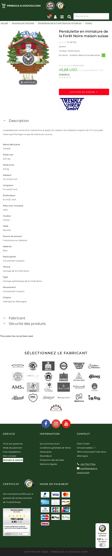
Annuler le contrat (13, 460)
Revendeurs (46, 456)
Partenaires (45, 452)
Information (50, 433)
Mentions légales (48, 464)
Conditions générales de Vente (55, 447)
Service (9, 433)
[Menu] (107, 525)
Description (19, 121)
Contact (83, 433)
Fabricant (17, 318)
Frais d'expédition (12, 452)
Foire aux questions (13, 443)
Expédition (64, 74)
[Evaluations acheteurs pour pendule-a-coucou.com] (17, 523)
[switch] (102, 545)
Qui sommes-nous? (50, 443)
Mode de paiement (12, 447)
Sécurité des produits (27, 323)
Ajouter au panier (82, 92)
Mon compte (9, 456)
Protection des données (52, 460)
